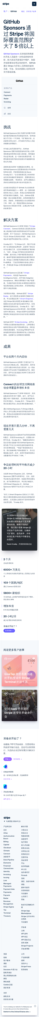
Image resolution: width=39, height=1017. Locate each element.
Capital (6, 844)
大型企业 (24, 830)
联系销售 (8, 630)
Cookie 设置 (8, 985)
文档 (22, 930)
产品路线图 (25, 957)
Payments (7, 892)
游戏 (22, 878)
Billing (5, 841)
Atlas (5, 833)
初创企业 (24, 833)
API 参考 (6, 799)
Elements (7, 863)
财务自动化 (25, 848)
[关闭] (34, 1006)
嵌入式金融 (25, 845)
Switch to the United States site (16, 1012)
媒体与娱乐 (25, 887)
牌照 (5, 978)
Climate (6, 851)
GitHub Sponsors (11, 53)
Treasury (7, 916)
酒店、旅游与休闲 (27, 881)
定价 (5, 830)
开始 (6, 759)
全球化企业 (25, 851)
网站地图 (6, 981)
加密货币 (6, 857)
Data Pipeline (8, 860)
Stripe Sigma (8, 907)
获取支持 (6, 996)
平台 (22, 863)
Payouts (6, 895)
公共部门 (24, 896)
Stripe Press (26, 966)
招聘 (22, 960)
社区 (5, 966)
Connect (6, 854)
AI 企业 (24, 869)
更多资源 (6, 988)
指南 (5, 957)
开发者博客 (25, 949)
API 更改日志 (26, 940)
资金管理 (24, 860)
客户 (5, 11)
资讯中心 (24, 963)
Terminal (7, 913)
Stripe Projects (27, 946)
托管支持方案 (8, 999)
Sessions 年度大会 (10, 969)
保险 (22, 884)
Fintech (24, 875)
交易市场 (24, 857)
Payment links (9, 889)
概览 (23, 11)
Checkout (7, 848)
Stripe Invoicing (21, 322)
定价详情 (6, 779)
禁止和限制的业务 (10, 975)
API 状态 (24, 937)
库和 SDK (24, 943)
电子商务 (24, 842)
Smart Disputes (26, 299)
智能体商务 (25, 836)
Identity (6, 871)
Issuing (6, 877)
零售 (22, 899)
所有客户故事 (31, 11)
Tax (4, 910)
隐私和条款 (7, 972)
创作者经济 (25, 872)
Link (5, 880)
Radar (5, 898)
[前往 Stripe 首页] (6, 817)
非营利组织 (25, 890)
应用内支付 (25, 854)
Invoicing (7, 874)
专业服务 (24, 893)
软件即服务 (25, 866)
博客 (5, 963)
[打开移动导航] (34, 4)
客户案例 (6, 960)
